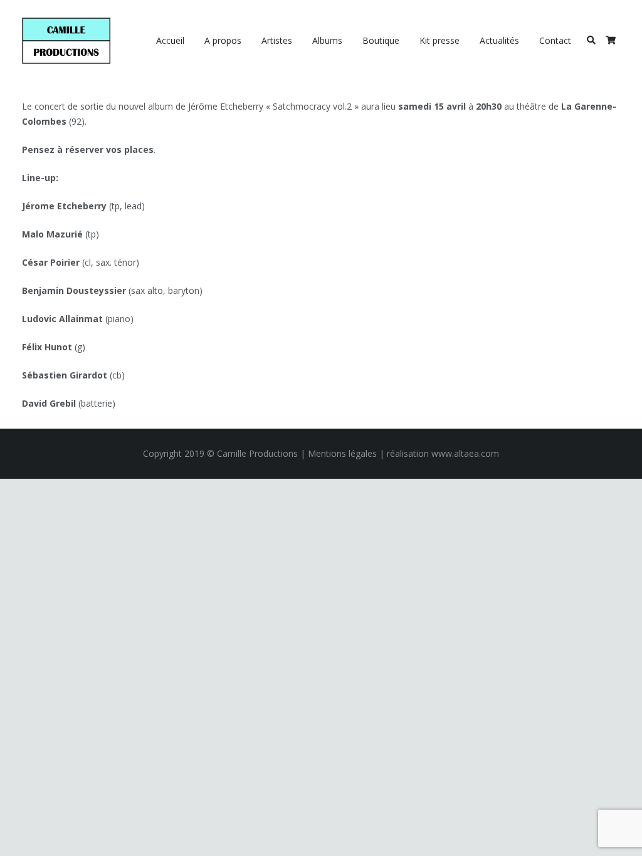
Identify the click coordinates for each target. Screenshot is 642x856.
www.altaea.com (465, 453)
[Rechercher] (591, 40)
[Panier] (610, 40)
